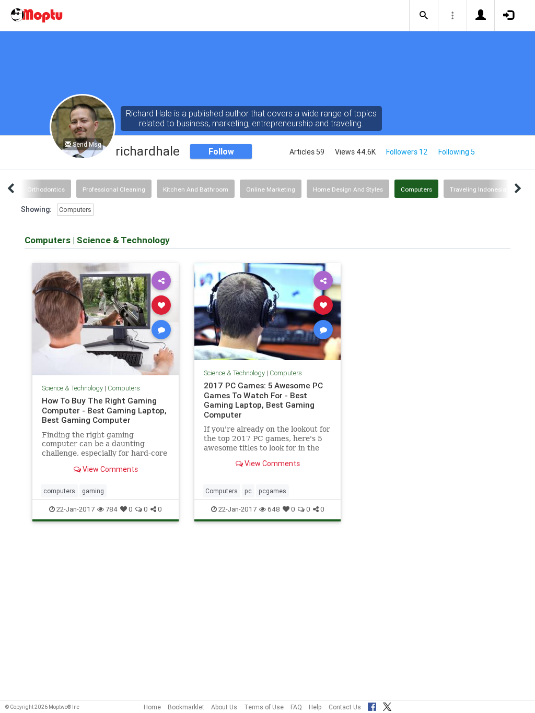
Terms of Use (264, 707)
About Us (224, 707)
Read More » (105, 318)
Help (315, 707)
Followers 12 (407, 152)
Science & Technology (72, 388)
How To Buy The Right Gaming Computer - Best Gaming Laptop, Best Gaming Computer (104, 410)
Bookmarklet (186, 707)
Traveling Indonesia (478, 189)
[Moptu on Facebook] (372, 705)
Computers (416, 189)
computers (59, 491)
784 (112, 509)
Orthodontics (46, 189)
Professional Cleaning (114, 189)
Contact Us (345, 707)
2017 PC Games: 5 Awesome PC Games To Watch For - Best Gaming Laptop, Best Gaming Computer (263, 400)
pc (248, 491)
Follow (221, 151)
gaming (93, 491)
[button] (423, 15)
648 (274, 509)
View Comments (109, 469)
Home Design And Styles (348, 189)
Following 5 (456, 152)
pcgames (272, 491)
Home (152, 707)
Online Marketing (270, 189)
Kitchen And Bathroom (195, 189)
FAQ (296, 707)
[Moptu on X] (387, 705)
